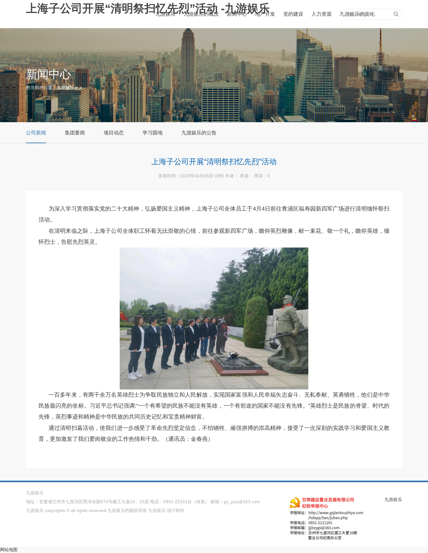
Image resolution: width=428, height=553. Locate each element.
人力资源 (321, 14)
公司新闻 (36, 132)
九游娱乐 (165, 14)
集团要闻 (75, 132)
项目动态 (114, 132)
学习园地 (153, 132)
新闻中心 (237, 14)
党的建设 (293, 14)
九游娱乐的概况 (201, 14)
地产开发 (265, 14)
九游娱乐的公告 (199, 132)
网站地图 (9, 549)
